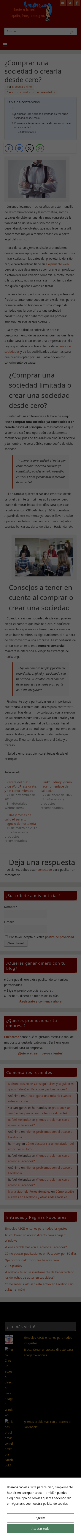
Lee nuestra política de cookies (47, 1504)
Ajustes (40, 1518)
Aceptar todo (40, 1529)
